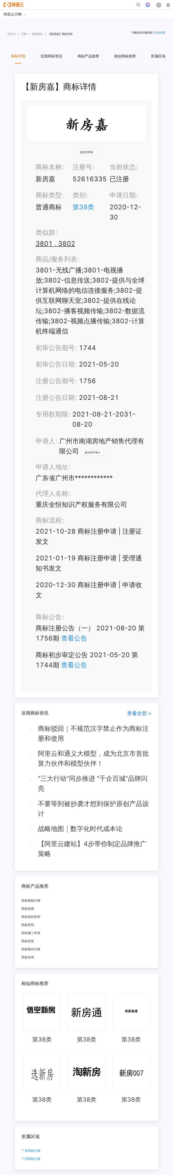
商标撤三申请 (30, 933)
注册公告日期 (55, 397)
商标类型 (49, 195)
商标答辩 (27, 925)
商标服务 (37, 34)
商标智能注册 (30, 900)
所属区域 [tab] (158, 56)
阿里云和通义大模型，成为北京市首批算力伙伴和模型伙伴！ (93, 758)
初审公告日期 (55, 364)
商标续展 (27, 908)
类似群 (45, 232)
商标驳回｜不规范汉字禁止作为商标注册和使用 (93, 733)
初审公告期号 (55, 348)
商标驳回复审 (30, 917)
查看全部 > (139, 713)
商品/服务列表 (56, 259)
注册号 (82, 167)
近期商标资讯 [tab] (51, 56)
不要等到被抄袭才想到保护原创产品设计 (93, 809)
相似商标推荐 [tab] (125, 56)
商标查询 (27, 957)
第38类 (83, 207)
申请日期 (122, 195)
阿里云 (12, 34)
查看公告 (74, 638)
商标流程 (49, 520)
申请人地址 (52, 467)
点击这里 (160, 32)
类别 (79, 195)
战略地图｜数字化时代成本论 (80, 829)
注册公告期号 (55, 381)
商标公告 (49, 617)
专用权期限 (52, 414)
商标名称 (49, 167)
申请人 (45, 441)
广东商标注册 (30, 1150)
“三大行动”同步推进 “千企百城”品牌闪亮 (93, 783)
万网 (24, 34)
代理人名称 (52, 493)
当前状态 (122, 167)
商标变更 (27, 941)
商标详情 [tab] (18, 56)
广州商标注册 (30, 1159)
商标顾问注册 (30, 949)
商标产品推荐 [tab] (88, 56)
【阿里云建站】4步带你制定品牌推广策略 (92, 849)
